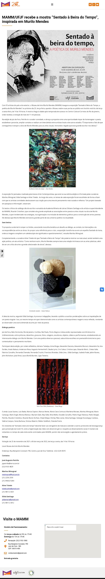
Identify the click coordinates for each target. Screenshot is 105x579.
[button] (52, 4)
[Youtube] (97, 4)
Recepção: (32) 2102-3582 (17, 541)
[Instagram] (93, 4)
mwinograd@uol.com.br (11, 474)
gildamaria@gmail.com (10, 500)
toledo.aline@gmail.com (10, 489)
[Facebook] (90, 4)
